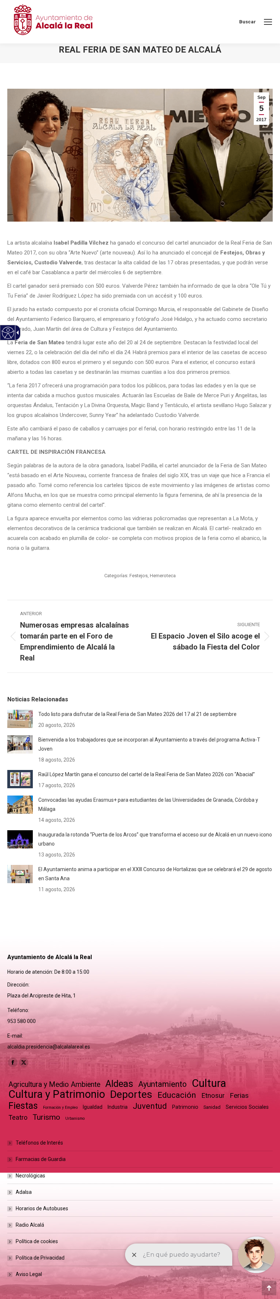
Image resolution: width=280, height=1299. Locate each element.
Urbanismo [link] (75, 1118)
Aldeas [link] (119, 1083)
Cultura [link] (209, 1083)
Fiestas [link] (23, 1105)
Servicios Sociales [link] (247, 1107)
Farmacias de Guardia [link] (41, 1159)
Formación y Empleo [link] (60, 1107)
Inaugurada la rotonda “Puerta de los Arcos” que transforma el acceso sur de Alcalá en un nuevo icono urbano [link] (155, 839)
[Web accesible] (8, 332)
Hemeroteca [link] (163, 575)
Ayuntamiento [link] (162, 1084)
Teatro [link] (17, 1117)
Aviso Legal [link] (29, 1274)
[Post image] (20, 719)
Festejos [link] (138, 575)
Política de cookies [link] (37, 1241)
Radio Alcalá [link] (30, 1225)
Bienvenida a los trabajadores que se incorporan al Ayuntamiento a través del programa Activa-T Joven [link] (149, 744)
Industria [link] (118, 1107)
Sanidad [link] (212, 1107)
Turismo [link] (46, 1117)
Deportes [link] (131, 1094)
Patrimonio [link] (185, 1107)
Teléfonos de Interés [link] (39, 1143)
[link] (268, 22)
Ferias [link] (239, 1095)
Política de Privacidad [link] (40, 1258)
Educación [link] (177, 1095)
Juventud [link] (150, 1106)
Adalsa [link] (24, 1192)
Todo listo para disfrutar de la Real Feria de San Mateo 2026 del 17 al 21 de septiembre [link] (137, 714)
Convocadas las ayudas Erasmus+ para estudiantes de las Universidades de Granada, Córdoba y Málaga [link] (148, 804)
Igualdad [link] (92, 1107)
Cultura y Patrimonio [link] (56, 1094)
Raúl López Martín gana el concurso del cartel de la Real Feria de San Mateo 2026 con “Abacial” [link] (146, 774)
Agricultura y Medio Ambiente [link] (54, 1084)
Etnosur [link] (213, 1096)
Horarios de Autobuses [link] (42, 1208)
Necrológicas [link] (30, 1176)
